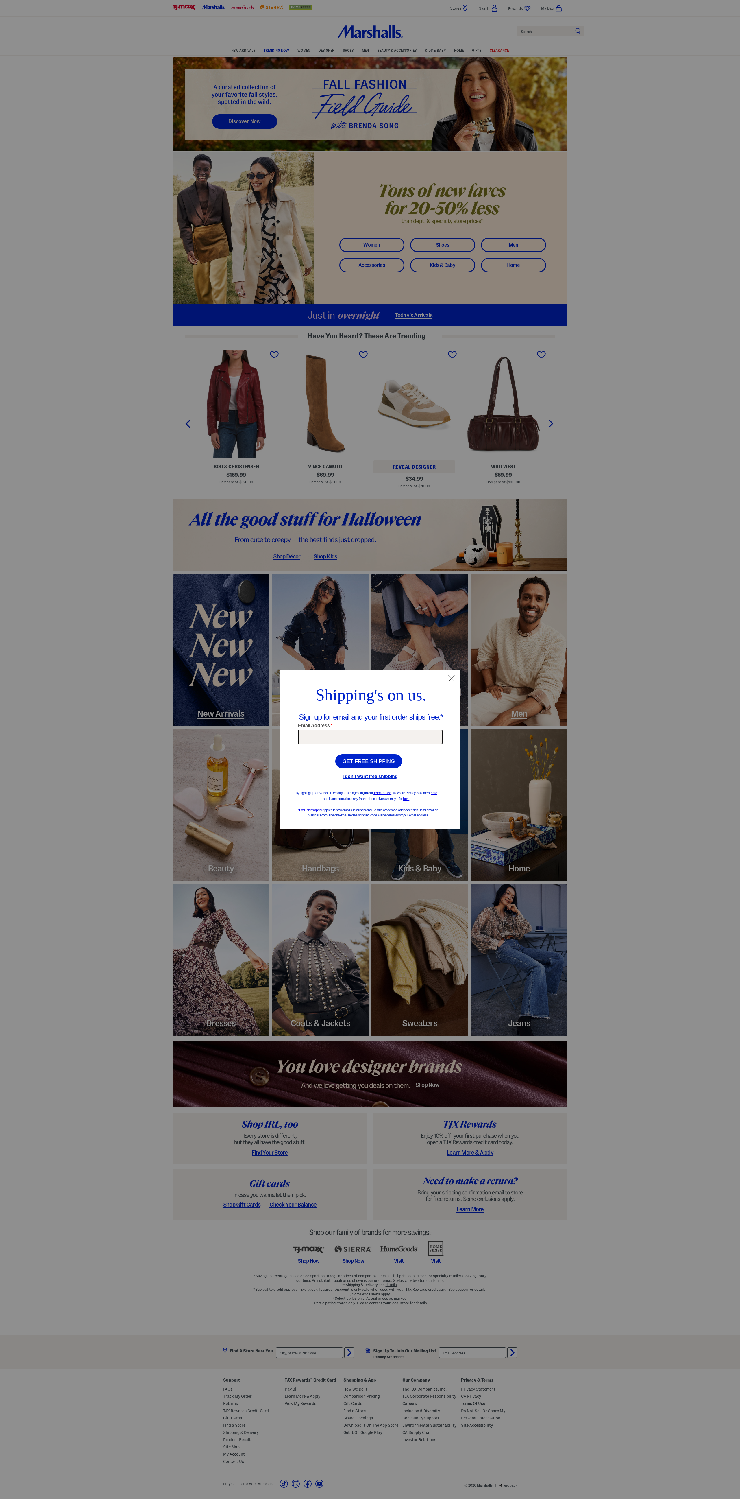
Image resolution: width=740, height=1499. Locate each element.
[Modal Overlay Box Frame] (370, 749)
